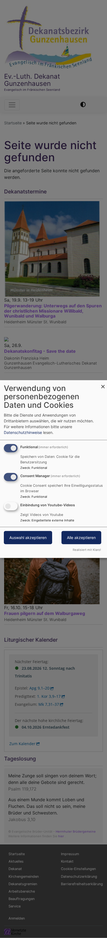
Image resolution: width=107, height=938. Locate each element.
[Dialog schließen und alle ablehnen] (103, 383)
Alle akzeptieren (81, 537)
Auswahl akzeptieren (28, 537)
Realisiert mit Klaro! (87, 550)
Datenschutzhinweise (23, 432)
